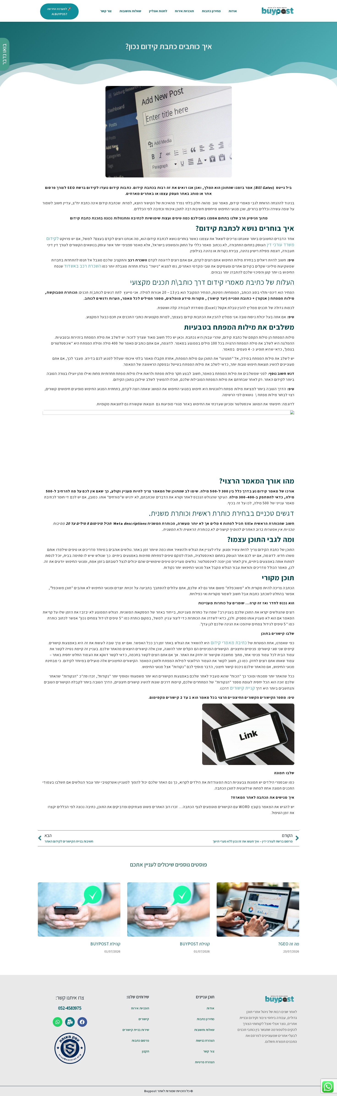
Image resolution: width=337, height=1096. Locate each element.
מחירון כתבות (211, 11)
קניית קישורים (242, 688)
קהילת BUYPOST (195, 944)
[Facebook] (82, 1022)
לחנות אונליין (158, 11)
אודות (233, 11)
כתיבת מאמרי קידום (229, 643)
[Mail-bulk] (70, 1022)
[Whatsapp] (57, 1022)
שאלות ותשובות (130, 11)
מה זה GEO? (288, 944)
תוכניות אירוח (184, 11)
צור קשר (106, 11)
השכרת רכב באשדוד (82, 266)
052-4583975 (69, 1008)
